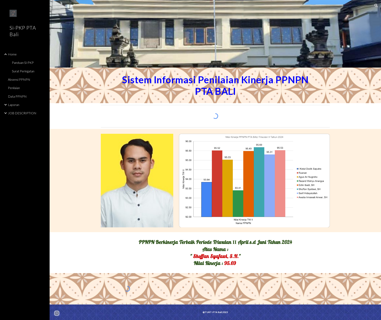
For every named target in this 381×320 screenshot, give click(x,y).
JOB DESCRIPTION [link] (22, 113)
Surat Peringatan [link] (23, 71)
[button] (376, 5)
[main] (215, 85)
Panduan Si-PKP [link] (23, 62)
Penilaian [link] (14, 88)
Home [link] (12, 54)
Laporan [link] (13, 105)
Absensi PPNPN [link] (19, 79)
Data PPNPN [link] (17, 96)
